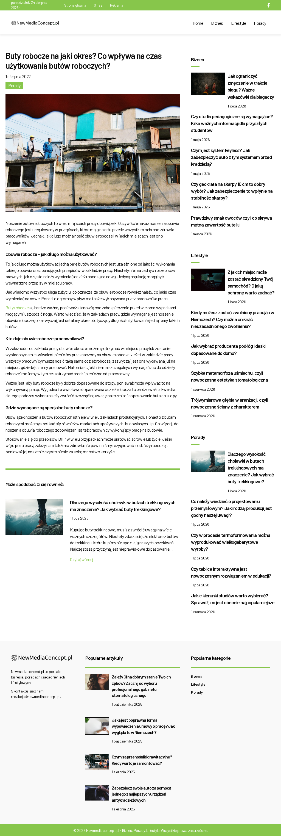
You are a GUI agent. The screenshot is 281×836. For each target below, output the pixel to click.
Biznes (217, 23)
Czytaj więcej (81, 559)
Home (198, 23)
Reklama (116, 5)
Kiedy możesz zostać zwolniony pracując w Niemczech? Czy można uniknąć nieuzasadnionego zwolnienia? (232, 319)
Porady (260, 23)
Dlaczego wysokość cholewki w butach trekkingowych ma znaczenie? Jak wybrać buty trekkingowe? (250, 468)
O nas (98, 5)
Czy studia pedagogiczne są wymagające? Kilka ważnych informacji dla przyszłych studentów (232, 123)
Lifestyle (238, 23)
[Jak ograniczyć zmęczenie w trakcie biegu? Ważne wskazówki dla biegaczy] (208, 85)
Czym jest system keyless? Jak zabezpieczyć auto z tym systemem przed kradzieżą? (231, 157)
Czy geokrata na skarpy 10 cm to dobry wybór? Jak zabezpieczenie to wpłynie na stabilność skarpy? (231, 191)
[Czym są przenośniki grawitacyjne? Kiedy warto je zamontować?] (97, 763)
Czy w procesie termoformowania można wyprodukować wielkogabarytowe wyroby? (230, 542)
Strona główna (75, 5)
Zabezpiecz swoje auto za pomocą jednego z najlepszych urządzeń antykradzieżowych (141, 794)
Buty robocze (17, 307)
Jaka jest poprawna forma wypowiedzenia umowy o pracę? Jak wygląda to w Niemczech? (143, 726)
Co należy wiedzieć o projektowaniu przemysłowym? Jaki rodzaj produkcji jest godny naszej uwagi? (231, 508)
